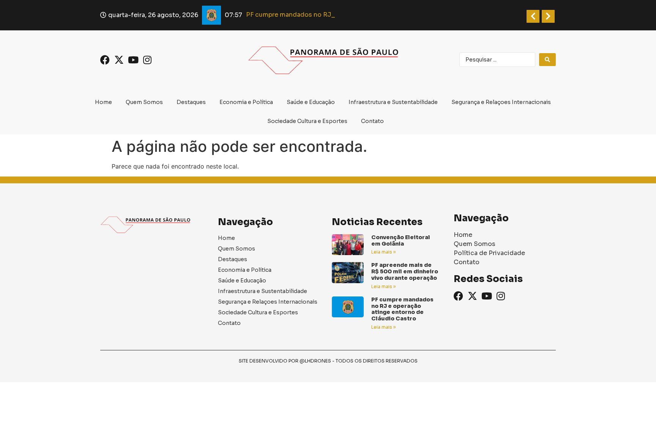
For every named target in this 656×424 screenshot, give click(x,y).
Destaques (191, 102)
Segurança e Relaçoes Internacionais (501, 102)
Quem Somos (144, 102)
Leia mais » (383, 252)
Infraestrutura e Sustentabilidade (393, 102)
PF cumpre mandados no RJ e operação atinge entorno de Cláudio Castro (402, 309)
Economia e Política (246, 102)
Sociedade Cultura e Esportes (307, 121)
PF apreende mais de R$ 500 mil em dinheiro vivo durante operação (404, 271)
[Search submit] (547, 59)
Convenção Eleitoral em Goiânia (400, 240)
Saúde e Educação (311, 102)
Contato (372, 121)
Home (103, 102)
